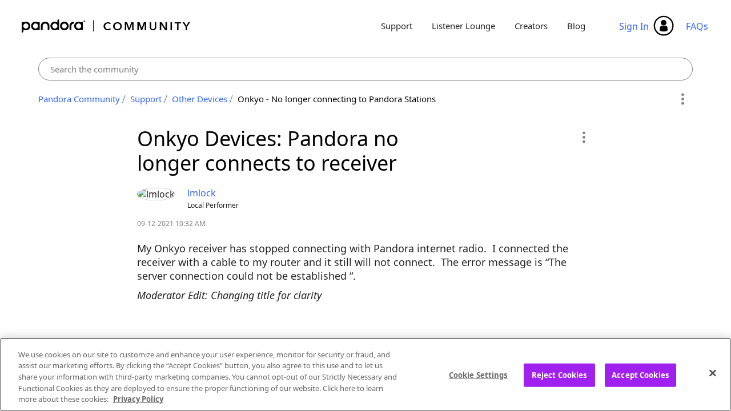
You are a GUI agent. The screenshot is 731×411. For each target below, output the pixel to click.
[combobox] (365, 69)
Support (396, 25)
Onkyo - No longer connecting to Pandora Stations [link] (337, 98)
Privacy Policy (138, 399)
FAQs (697, 26)
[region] (365, 374)
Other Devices (199, 98)
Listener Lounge (463, 25)
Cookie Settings (478, 375)
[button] (583, 137)
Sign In (634, 26)
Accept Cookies (640, 375)
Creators (531, 25)
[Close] (712, 373)
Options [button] (682, 99)
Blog (576, 25)
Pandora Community (106, 26)
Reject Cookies (559, 375)
